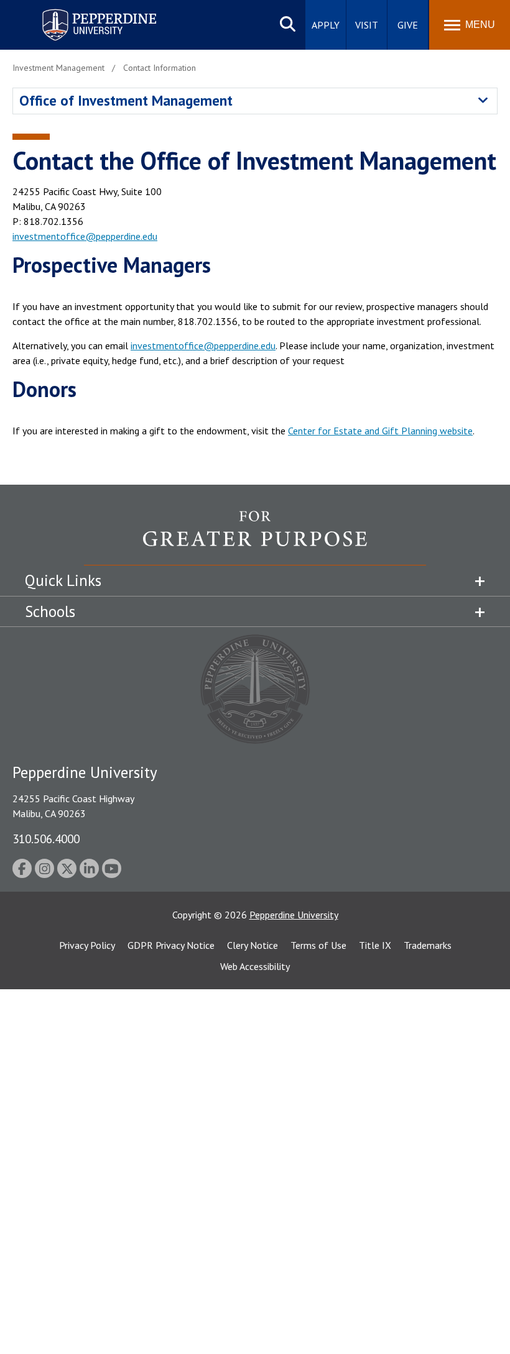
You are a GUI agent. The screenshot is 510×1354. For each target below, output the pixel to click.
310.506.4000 (46, 838)
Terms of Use (318, 945)
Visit (366, 25)
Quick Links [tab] (63, 580)
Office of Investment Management (126, 100)
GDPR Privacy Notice (171, 945)
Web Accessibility (255, 966)
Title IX (375, 945)
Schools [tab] (50, 611)
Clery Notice (252, 945)
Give (407, 25)
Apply (326, 25)
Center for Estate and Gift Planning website (380, 430)
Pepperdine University (84, 11)
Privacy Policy (87, 945)
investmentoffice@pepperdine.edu (84, 236)
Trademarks (428, 945)
